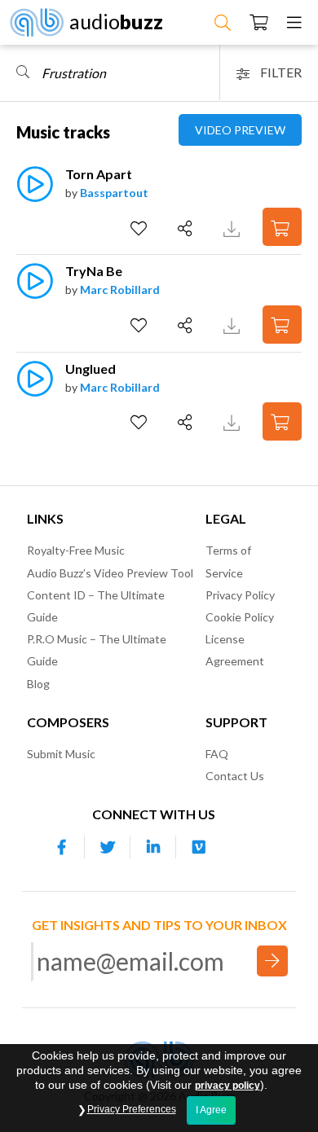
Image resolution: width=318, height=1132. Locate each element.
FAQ (216, 754)
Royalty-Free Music (76, 550)
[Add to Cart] (282, 227)
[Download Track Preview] (233, 227)
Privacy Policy (240, 595)
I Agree (211, 1110)
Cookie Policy (239, 617)
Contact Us (234, 776)
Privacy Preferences (131, 1109)
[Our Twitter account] (107, 847)
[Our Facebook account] (62, 847)
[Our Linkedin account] (153, 847)
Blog (38, 684)
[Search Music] (222, 21)
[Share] (187, 229)
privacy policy (227, 1085)
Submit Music (61, 754)
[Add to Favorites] (140, 229)
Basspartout (114, 193)
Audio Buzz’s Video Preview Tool (110, 573)
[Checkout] (258, 21)
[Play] (34, 192)
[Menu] (294, 21)
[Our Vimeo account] (199, 847)
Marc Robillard (120, 289)
